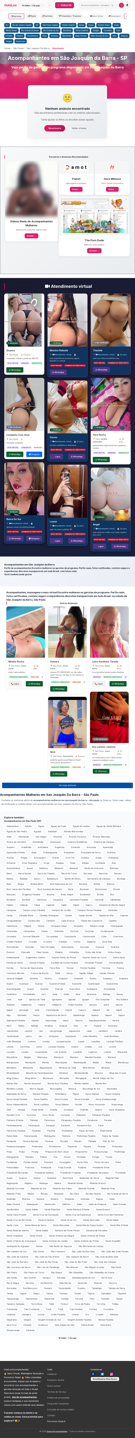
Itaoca (36, 1015)
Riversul (26, 1199)
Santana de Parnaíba (96, 1230)
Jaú (40, 1036)
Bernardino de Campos (98, 878)
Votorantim (105, 1325)
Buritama (10, 899)
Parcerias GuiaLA (56, 1421)
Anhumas (91, 847)
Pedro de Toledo (110, 1136)
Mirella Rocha (16, 661)
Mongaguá (81, 1078)
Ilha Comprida (102, 999)
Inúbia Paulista (75, 1004)
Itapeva (94, 1015)
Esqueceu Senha (55, 1380)
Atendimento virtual (19, 523)
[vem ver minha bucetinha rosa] (111, 320)
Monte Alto (12, 1083)
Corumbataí (52, 936)
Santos (39, 1246)
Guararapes (94, 983)
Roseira (54, 1199)
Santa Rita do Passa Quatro (89, 1225)
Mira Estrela (89, 1067)
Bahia (81, 25)
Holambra (11, 994)
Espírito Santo (104, 25)
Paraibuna (92, 1120)
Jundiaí (45, 1041)
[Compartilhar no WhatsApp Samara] (82, 611)
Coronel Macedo (31, 936)
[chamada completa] (24, 404)
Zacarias (30, 1330)
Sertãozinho (46, 1283)
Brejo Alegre (67, 894)
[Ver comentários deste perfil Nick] (68, 701)
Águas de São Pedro (16, 831)
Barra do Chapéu (46, 873)
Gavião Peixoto (107, 973)
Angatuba (59, 847)
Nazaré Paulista (41, 1094)
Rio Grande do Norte (30, 30)
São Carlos (38, 1251)
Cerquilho (78, 926)
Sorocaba (11, 1288)
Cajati (63, 905)
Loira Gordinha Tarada (105, 661)
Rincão (44, 1193)
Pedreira (66, 1136)
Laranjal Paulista (115, 1041)
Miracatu (105, 1067)
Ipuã (37, 1010)
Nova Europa (61, 1099)
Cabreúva (41, 899)
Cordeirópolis (107, 931)
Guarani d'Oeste (57, 983)
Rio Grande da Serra (117, 1193)
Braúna (50, 894)
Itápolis (35, 1020)
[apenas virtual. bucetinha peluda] (24, 488)
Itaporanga (50, 1020)
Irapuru (82, 1010)
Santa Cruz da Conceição (46, 1214)
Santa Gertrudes (91, 1220)
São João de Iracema (17, 1256)
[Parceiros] (31, 188)
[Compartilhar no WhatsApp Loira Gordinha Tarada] (124, 611)
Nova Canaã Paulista (16, 1099)
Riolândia (10, 1199)
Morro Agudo (37, 1088)
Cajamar (50, 905)
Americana (55, 842)
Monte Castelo (81, 1083)
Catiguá (27, 926)
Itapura (78, 1020)
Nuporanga (117, 1104)
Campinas (11, 910)
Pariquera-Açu (84, 1125)
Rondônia (67, 30)
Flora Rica (55, 968)
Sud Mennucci (30, 1288)
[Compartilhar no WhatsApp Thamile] (126, 298)
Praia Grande (64, 1167)
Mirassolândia (81, 1073)
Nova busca (55, 128)
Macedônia (11, 1057)
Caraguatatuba (13, 920)
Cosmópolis (70, 936)
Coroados (11, 936)
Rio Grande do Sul (51, 30)
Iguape (85, 999)
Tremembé (11, 1309)
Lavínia (9, 1046)
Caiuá (37, 905)
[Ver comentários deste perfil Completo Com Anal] (24, 382)
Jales (89, 1031)
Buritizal (26, 899)
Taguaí (23, 1293)
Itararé (115, 1020)
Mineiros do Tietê (67, 1067)
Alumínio (57, 836)
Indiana (41, 1004)
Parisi (100, 1125)
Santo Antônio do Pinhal (86, 1241)
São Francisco (58, 1251)
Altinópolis (23, 836)
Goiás (116, 25)
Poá (55, 1157)
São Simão (11, 1277)
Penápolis (11, 1141)
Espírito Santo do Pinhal (64, 957)
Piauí (45, 36)
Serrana (30, 1283)
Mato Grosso (81, 36)
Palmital (34, 1120)
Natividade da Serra (16, 1094)
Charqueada (117, 926)
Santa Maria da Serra (35, 1225)
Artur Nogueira (29, 863)
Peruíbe (64, 1141)
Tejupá (119, 1298)
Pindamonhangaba (15, 1146)
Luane (53, 521)
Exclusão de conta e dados (60, 1409)
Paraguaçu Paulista (71, 1120)
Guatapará (92, 989)
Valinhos (114, 1314)
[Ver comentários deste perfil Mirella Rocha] (26, 611)
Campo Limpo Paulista (34, 910)
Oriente (53, 1109)
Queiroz (23, 1178)
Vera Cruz (11, 1325)
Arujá (46, 863)
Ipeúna (119, 1004)
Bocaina (83, 884)
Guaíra (93, 978)
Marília (45, 1062)
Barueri (118, 873)
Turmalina (108, 1309)
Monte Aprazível (32, 1083)
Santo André (36, 1235)
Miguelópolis (46, 1067)
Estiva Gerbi (119, 957)
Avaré (30, 868)
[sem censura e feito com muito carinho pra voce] (111, 494)
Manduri (74, 1057)
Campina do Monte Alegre (112, 905)
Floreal (69, 968)
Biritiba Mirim (36, 884)
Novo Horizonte (97, 1104)
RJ (7, 25)
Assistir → (31, 236)
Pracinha (29, 1167)
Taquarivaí (49, 1298)
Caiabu (9, 905)
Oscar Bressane (117, 1109)
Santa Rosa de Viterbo (17, 1230)
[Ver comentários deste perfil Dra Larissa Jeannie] (110, 696)
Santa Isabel (112, 1220)
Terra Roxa (36, 1304)
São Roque (56, 1272)
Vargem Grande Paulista (79, 1319)
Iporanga (23, 1010)
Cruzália (33, 941)
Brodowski (85, 894)
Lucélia (24, 1052)
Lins (100, 1046)
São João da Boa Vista (83, 1251)
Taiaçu (36, 1293)
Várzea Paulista (105, 1319)
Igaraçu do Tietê (37, 999)
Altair (9, 836)
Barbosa (114, 868)
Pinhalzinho (55, 1146)
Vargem (27, 1319)
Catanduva (11, 926)
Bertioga (121, 878)
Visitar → (76, 189)
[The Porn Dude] (94, 215)
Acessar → (94, 251)
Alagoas (124, 36)
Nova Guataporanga (106, 1099)
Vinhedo (27, 1325)
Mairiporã (58, 1057)
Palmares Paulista (101, 1115)
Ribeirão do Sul (38, 1188)
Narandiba (112, 1088)
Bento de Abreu (73, 878)
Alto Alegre (41, 836)
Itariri (9, 1025)
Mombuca (48, 1078)
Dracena (100, 947)
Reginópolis (12, 1183)
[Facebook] (93, 1374)
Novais (78, 1104)
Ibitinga (106, 994)
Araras (55, 857)
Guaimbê (78, 978)
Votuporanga (13, 1330)
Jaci (41, 1031)
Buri (112, 894)
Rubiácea (69, 1199)
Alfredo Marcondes (73, 831)
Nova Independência (16, 1104)
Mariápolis (30, 1062)
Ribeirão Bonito (75, 1183)
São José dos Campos (105, 1262)
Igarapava (57, 999)
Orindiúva (68, 1109)
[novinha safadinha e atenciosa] (67, 407)
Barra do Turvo (69, 873)
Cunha (77, 941)
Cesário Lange (97, 926)
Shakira (10, 350)
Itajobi (119, 1010)
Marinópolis (61, 1062)
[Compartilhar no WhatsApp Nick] (82, 701)
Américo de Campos (104, 842)
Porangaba (65, 1162)
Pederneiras (106, 1130)
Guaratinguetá (13, 989)
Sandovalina (12, 1209)
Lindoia (88, 1046)
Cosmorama (89, 936)
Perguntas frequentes (58, 1403)
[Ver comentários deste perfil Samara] (67, 611)
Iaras (54, 994)
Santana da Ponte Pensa (67, 1230)
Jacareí (28, 1031)
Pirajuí (22, 1151)
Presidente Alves (101, 1167)
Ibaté (66, 994)
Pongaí (95, 1157)
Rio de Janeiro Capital (22, 25)
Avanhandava (13, 868)
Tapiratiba (106, 1293)
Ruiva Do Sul (13, 519)
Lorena (112, 1046)
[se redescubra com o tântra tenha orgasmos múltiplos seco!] (109, 717)
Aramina (111, 852)
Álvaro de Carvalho (16, 842)
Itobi (76, 1025)
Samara (54, 661)
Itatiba (21, 1025)
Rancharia (68, 1178)
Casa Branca (67, 920)
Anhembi (75, 847)
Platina (43, 1157)
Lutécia (107, 1052)
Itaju (8, 1015)
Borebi (116, 889)
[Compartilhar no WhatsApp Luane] (82, 469)
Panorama (49, 1120)
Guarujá (59, 989)
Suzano (81, 1288)
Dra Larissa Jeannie (103, 747)
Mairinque (42, 1057)
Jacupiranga (55, 1031)
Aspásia (60, 863)
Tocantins (107, 30)
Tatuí (91, 1298)
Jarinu (28, 1036)
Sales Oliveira (13, 1204)
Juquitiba (95, 1041)
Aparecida (108, 847)
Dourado (84, 947)
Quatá (9, 1178)
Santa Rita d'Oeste (119, 1225)
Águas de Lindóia (81, 826)
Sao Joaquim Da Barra (37, 48)
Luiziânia (77, 1052)
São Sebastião (76, 1272)
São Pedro (11, 1272)
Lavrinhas (25, 1046)
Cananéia (112, 910)
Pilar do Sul (108, 1141)
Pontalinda (11, 1162)
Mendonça (123, 1062)
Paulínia (51, 1130)
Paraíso (108, 1120)
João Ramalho (90, 1036)
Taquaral (121, 1293)
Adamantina (12, 826)
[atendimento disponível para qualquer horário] (111, 404)
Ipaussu (93, 1004)
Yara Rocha (99, 435)
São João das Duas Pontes (115, 1251)
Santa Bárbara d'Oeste (78, 1209)
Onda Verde (37, 1109)
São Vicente (30, 1277)
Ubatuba (10, 1314)
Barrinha (103, 873)
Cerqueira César (59, 926)
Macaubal (122, 1052)
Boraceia (84, 889)
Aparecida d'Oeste (15, 852)
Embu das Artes (93, 952)
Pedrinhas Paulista (86, 1136)
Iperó (106, 1004)
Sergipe (96, 30)
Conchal (74, 931)
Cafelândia (115, 899)
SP (37, 25)
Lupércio (92, 1052)
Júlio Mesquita (13, 1041)
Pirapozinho (81, 1151)
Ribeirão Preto (13, 1193)
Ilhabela (10, 1004)
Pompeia (81, 1157)
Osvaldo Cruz (13, 1115)
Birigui (21, 884)
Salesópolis (32, 1204)
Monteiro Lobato (14, 1088)
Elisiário (59, 952)
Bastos (9, 878)
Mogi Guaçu (12, 1078)
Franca (120, 968)
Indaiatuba (26, 1004)
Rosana (40, 1199)
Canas (9, 915)
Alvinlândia (38, 842)
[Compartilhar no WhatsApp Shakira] (39, 298)
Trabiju (115, 1304)
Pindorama (37, 1146)
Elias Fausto (43, 952)
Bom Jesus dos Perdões (18, 889)
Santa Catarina (82, 30)
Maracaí (112, 1057)
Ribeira (57, 1183)
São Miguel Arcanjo (94, 1267)
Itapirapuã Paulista (15, 1020)
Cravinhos (118, 936)
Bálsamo (58, 868)
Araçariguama (50, 852)
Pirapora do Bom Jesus (57, 1151)
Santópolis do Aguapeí (17, 1246)
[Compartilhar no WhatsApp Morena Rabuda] (82, 298)
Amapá (9, 41)
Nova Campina (112, 1094)
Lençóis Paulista (56, 1046)
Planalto (29, 1157)
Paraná (20, 36)
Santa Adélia (31, 1209)
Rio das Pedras (93, 1193)
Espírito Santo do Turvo (95, 957)
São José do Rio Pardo (46, 1262)
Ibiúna (120, 994)
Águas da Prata (58, 826)
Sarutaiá (61, 1277)
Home (7, 48)
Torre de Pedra (82, 1304)
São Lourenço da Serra (18, 1267)
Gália (57, 973)
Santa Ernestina (46, 1220)
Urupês (99, 1314)
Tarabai (64, 1298)
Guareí (30, 989)
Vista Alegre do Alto (64, 1325)
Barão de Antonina (93, 868)
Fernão (10, 968)
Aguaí (41, 826)
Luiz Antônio (60, 1052)
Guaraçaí (23, 983)
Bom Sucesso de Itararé (49, 889)
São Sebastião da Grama (102, 1272)
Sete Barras (65, 1283)
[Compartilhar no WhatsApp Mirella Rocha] (40, 611)
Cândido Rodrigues (49, 915)
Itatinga (34, 1025)
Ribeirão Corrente (15, 1188)
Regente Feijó (112, 1178)
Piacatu (78, 1141)
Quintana (51, 1178)
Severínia (82, 1283)
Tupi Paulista (76, 1309)
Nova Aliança (92, 1094)
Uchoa (41, 1314)
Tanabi (77, 1293)
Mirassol (63, 1073)
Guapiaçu (107, 978)
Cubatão (63, 941)
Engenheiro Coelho (35, 957)
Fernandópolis (116, 962)
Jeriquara (53, 1036)
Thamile (97, 350)
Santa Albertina (52, 1209)
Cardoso (50, 920)
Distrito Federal (68, 25)
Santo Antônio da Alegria (61, 1235)
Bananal (74, 868)
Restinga (43, 1183)
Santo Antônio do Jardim (55, 1241)
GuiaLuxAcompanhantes (57, 1431)
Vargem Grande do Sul (49, 1319)
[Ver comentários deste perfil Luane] (68, 469)
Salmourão (50, 1204)
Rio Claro (74, 1193)
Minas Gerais (11, 30)
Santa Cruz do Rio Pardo (19, 1220)
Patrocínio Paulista (15, 1130)
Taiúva (49, 1293)
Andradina (43, 847)
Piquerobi (72, 1146)
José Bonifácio (111, 1036)
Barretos (88, 873)
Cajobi (76, 905)
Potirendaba (12, 1167)
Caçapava (58, 899)
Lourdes (10, 1052)
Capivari (124, 915)
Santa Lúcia (12, 1225)
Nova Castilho (41, 1099)
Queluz (37, 1178)
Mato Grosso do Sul (99, 36)
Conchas (89, 931)
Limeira (74, 1046)
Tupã (60, 1309)
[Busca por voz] (127, 5)
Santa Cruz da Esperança (78, 1214)
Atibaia (85, 863)
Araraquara (39, 857)
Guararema (112, 983)
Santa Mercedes (61, 1225)
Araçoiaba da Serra (90, 852)
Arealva (85, 857)
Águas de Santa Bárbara (108, 826)
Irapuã (68, 1010)
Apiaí (33, 852)
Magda (27, 1057)
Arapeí (24, 857)
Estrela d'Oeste (37, 962)
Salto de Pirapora (97, 1204)
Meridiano (11, 1067)
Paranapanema (14, 1125)
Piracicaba (117, 1146)
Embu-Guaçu (114, 952)
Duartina (115, 947)
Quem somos (53, 1386)
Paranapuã (33, 1125)
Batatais (24, 878)
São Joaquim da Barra (77, 1256)
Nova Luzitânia (41, 1104)
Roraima (54, 36)
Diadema (91, 941)
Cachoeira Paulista (78, 899)
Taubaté (105, 1298)
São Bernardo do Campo (90, 1246)
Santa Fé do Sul (68, 1220)
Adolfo (28, 826)
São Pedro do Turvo (34, 1272)
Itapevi (108, 1015)
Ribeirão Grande (86, 1188)
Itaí (107, 1010)
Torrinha (101, 1304)
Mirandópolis (12, 1073)
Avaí (114, 863)
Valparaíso (11, 1319)
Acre (115, 36)
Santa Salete (41, 1230)
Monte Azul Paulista (58, 1083)
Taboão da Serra (116, 1288)
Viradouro (43, 1325)
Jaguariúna (74, 1031)
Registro (29, 1183)
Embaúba (74, 952)
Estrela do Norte (14, 962)
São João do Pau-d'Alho (47, 1256)
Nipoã (76, 1094)
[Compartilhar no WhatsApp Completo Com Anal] (39, 382)
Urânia (75, 1314)
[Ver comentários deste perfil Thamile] (110, 298)
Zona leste (68, 756)
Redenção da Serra (89, 1178)
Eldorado (25, 952)
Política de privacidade (58, 1397)
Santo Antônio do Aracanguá (21, 1241)
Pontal (109, 1157)
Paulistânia (67, 1130)
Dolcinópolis (67, 947)
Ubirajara (26, 1314)
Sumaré (48, 1288)
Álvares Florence (77, 836)
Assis (72, 863)
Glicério (48, 978)
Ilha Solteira (122, 999)
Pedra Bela (11, 1136)
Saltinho (66, 1204)
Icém (8, 999)
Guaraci (39, 983)
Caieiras (24, 905)
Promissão (120, 1172)
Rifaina (30, 1193)
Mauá (108, 1062)
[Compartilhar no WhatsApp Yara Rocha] (126, 382)
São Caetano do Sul (16, 1251)
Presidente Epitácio (44, 1172)
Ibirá (78, 994)
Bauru (37, 878)
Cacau (53, 437)
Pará (118, 30)
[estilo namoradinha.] (25, 632)
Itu (86, 1025)
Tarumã (79, 1298)
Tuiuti (48, 1309)
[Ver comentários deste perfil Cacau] (69, 385)
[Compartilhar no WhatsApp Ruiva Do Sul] (39, 467)
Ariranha (10, 863)
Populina (48, 1162)
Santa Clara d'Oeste (16, 1214)
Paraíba (9, 36)
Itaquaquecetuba (97, 1020)
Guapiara (123, 978)
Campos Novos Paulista (89, 910)
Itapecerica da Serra (56, 1015)
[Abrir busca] (121, 5)
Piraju (9, 1151)
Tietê (51, 1304)
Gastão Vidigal (86, 973)
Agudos (37, 831)
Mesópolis (28, 1067)
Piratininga (119, 1151)
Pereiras (49, 1141)
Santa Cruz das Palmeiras (110, 1214)
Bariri (9, 873)
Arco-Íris (70, 857)
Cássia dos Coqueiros (91, 920)
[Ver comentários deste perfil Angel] (111, 472)
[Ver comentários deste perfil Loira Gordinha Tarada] (109, 611)
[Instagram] (111, 1374)
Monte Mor (101, 1083)
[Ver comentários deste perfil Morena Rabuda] (69, 298)
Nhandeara (60, 1094)
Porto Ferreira (102, 1162)
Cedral (41, 926)
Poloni (67, 1157)
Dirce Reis (107, 941)
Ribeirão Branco (98, 1183)
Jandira (118, 1031)
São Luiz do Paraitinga (48, 1267)
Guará (9, 983)
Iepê (20, 999)
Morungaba (56, 1088)
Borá (70, 889)
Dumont (10, 952)
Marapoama (12, 1062)
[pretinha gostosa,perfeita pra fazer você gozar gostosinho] (67, 722)
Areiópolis (113, 857)
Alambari (52, 831)
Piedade (92, 1141)
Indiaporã (56, 1004)
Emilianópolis (12, 957)
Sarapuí (46, 1277)
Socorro (113, 1283)
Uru (87, 1314)
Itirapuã (63, 1025)
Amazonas (20, 41)
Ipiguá (9, 1010)
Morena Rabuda (59, 350)
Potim (118, 1162)
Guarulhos (74, 989)
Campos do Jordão (61, 910)
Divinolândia (12, 947)
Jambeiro (103, 1031)
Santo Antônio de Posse (93, 1235)
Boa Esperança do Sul (61, 884)
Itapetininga (79, 1015)
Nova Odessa (62, 1104)
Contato (51, 1415)
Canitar (68, 915)
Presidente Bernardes (17, 1172)
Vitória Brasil (87, 1325)
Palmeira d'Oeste (14, 1120)
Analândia (26, 847)
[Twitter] (102, 1374)
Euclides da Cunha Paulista (64, 962)
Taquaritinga (12, 1298)
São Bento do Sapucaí (60, 1246)
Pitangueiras (12, 1157)
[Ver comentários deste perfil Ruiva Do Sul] (24, 467)
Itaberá (96, 1010)
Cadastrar (52, 1374)
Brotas (100, 894)
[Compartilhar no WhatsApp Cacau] (82, 385)
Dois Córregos (47, 947)
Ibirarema (91, 994)
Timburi (64, 1304)
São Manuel (72, 1267)
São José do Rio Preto (75, 1262)
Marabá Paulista (93, 1057)
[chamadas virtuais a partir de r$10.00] (24, 320)
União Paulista (58, 1314)
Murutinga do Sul (91, 1088)
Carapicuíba (34, 920)
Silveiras (98, 1283)
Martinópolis (80, 1062)
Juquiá (81, 1041)
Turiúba (93, 1309)
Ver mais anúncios (67, 785)
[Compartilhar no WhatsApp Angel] (126, 472)
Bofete (97, 884)
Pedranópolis (30, 1136)
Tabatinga (97, 1288)
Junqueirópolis (63, 1041)
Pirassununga (101, 1151)
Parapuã (50, 1125)
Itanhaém (22, 1015)
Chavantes (11, 931)
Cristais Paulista (14, 941)
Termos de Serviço (56, 1391)
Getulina (34, 978)
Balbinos (43, 868)
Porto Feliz (82, 1162)
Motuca (72, 1088)
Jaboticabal (12, 1031)
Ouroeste (65, 1115)
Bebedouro (52, 878)
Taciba (9, 1293)
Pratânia (82, 1167)
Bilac (8, 884)
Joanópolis (70, 1036)
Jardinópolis (12, 1036)
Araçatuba (69, 852)
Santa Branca (103, 1209)
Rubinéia (85, 1199)
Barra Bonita (24, 873)
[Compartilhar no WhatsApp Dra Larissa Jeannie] (124, 696)
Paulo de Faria (86, 1130)
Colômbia (58, 931)
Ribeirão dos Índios (62, 1188)
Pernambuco (32, 36)
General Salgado (14, 978)
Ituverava (112, 1025)
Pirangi (35, 1151)
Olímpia (21, 1109)
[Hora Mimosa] (112, 167)
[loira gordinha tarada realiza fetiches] (109, 632)
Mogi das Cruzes (117, 1073)
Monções (64, 1078)
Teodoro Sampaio (15, 1304)
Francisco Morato (15, 973)
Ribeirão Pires (108, 1188)
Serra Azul (106, 1277)
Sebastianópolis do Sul (83, 1277)
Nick (52, 752)
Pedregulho (49, 1136)
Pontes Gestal (30, 1162)
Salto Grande (119, 1204)
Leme (39, 1046)
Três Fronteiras (31, 1309)
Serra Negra (12, 1283)
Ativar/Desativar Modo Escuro (105, 1379)
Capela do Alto (106, 915)
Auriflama (100, 863)
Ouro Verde (48, 1115)
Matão (96, 1062)
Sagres (99, 1199)
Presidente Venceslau (98, 1172)
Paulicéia (36, 1130)
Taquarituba (31, 1298)
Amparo (10, 847)
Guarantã (76, 983)
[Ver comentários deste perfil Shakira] (22, 298)
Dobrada (29, 947)
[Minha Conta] (50, 5)
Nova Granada (81, 1099)
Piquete (87, 1146)
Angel (96, 524)
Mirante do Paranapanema (39, 1073)
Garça (69, 973)
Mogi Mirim (30, 1078)
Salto (79, 1204)
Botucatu (11, 894)
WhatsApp (102, 771)
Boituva (110, 884)
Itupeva (97, 1025)
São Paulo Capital (50, 25)
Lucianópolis (41, 1052)
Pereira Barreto (30, 1141)
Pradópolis (46, 1167)
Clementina (29, 931)
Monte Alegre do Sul (103, 1078)
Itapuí (66, 1020)
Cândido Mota (26, 915)
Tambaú (63, 1293)
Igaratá (71, 999)
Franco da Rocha (39, 973)
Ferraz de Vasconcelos (31, 968)
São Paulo (18, 48)
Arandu (10, 857)
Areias (98, 857)
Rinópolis (58, 1193)
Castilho (113, 920)
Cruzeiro (47, 941)
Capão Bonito (85, 915)
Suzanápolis (65, 1288)
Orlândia (84, 1109)
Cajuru (89, 905)
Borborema (101, 889)
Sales (112, 1199)
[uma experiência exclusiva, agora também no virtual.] (67, 320)
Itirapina (49, 1025)
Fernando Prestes (93, 962)
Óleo (8, 1109)
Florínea (106, 968)
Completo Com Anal (17, 435)
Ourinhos (31, 1115)
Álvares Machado (101, 836)
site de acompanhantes (24, 1397)
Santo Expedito (112, 1241)
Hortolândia (29, 994)
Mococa (99, 1073)
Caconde (99, 899)
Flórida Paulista (87, 968)
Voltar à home (79, 128)
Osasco (98, 1109)
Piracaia (101, 1146)
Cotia (103, 936)
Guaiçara (63, 978)
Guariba (44, 989)
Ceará (90, 25)
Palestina (80, 1115)
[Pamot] (76, 167)
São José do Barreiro (17, 1262)
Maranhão (66, 36)
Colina (44, 931)
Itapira (121, 1015)
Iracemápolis (52, 1010)
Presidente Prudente (70, 1172)
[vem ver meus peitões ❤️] (67, 491)
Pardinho (65, 1125)
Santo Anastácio (14, 1235)
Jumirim (32, 1041)
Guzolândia (109, 989)
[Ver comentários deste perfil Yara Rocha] (112, 382)
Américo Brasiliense (77, 842)
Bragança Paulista (31, 894)
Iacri (43, 994)
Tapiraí (90, 1293)
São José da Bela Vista (106, 1256)
